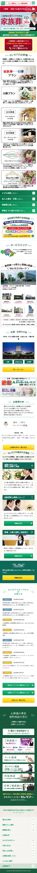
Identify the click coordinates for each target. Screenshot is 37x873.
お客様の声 (5, 835)
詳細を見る (18, 523)
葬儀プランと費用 (8, 825)
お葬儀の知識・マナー (9, 856)
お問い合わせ (6, 845)
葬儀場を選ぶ (6, 830)
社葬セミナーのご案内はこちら (18, 693)
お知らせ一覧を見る (18, 700)
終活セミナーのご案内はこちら (18, 685)
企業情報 (5, 866)
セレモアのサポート (8, 840)
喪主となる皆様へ (8, 850)
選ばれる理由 (6, 819)
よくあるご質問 (7, 861)
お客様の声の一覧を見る (18, 447)
